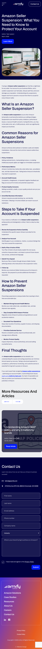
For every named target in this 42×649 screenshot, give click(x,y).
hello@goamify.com (11, 481)
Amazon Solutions (12, 593)
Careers (7, 610)
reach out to (11, 376)
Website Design (22, 647)
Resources (9, 601)
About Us (8, 606)
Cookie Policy (21, 634)
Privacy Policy (29, 562)
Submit (36, 567)
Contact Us (34, 4)
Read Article (11, 446)
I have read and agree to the (20, 562)
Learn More (7, 41)
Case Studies (10, 597)
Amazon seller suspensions (31, 371)
